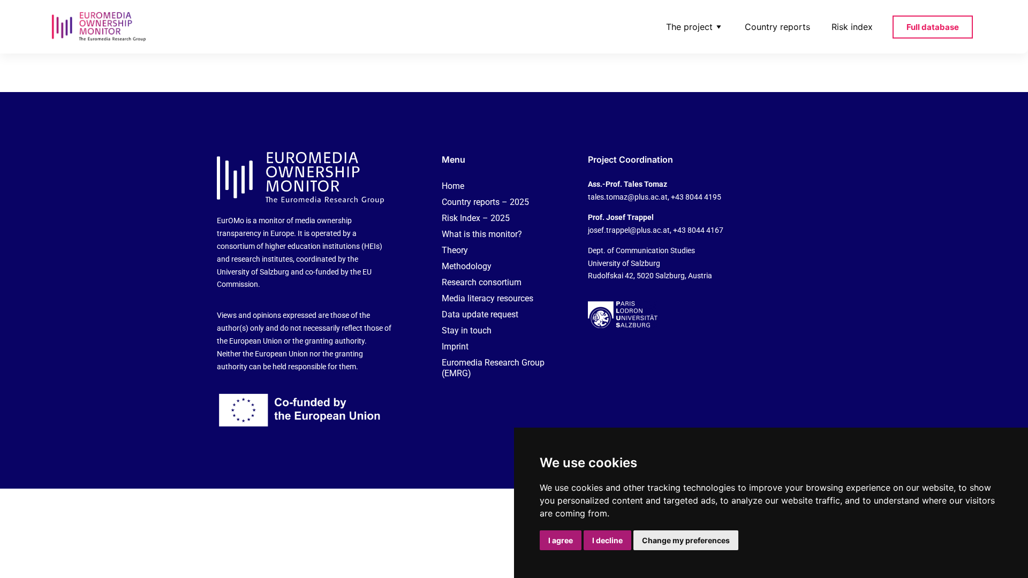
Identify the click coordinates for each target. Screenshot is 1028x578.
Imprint (455, 346)
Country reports (777, 26)
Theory (455, 250)
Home (453, 186)
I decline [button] (607, 540)
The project (689, 26)
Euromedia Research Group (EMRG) (493, 368)
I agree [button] (560, 540)
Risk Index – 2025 (476, 218)
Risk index (852, 26)
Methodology (467, 266)
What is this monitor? (482, 234)
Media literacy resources (487, 298)
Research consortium (481, 282)
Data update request (480, 314)
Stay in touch (467, 330)
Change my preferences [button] (686, 540)
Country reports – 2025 (485, 202)
